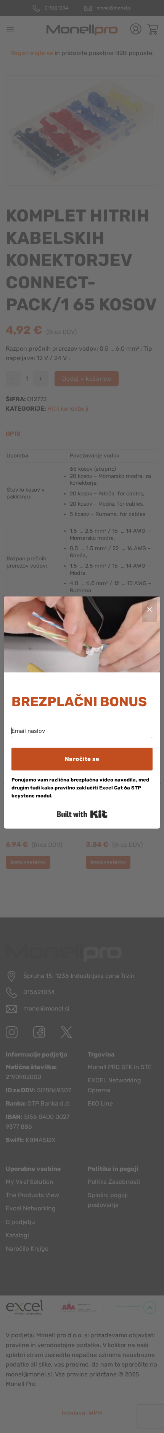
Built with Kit (82, 814)
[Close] (149, 610)
